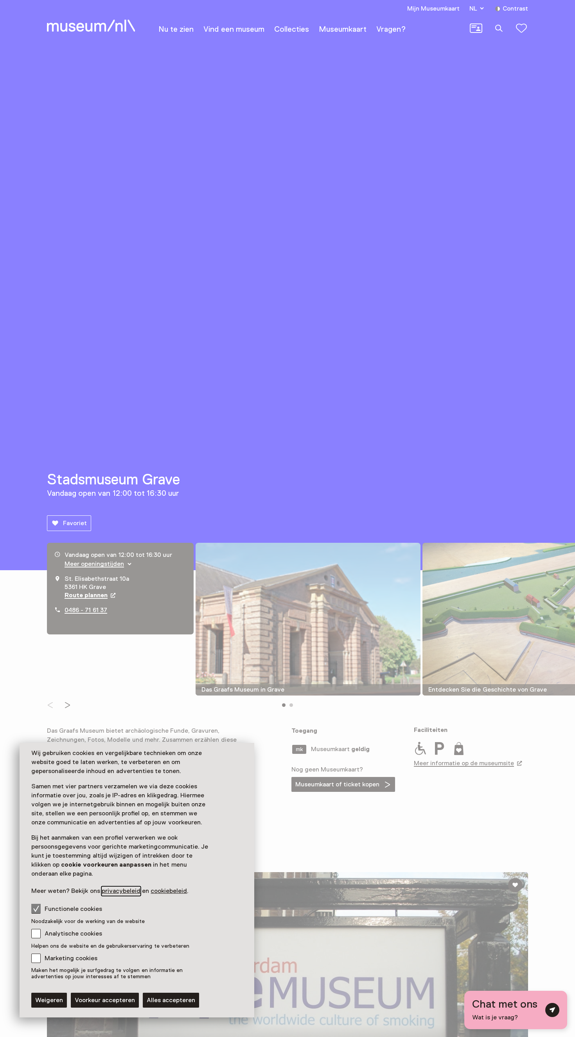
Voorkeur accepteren (105, 1000)
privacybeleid (121, 890)
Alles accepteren (171, 1000)
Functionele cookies (73, 908)
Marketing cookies (71, 958)
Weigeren (49, 1000)
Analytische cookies (73, 933)
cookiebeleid (169, 890)
